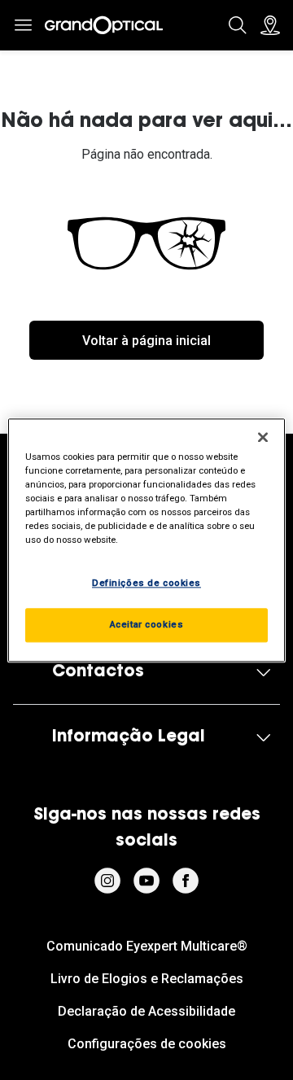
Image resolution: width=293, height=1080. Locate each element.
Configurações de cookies (147, 1044)
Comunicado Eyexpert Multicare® (146, 946)
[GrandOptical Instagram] (107, 881)
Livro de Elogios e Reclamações (146, 978)
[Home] (104, 25)
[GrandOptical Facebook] (186, 881)
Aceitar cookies (147, 624)
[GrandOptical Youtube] (146, 881)
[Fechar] (263, 437)
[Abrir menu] (23, 25)
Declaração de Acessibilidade (146, 1011)
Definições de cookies (146, 582)
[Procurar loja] (270, 25)
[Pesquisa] (237, 25)
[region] (146, 540)
